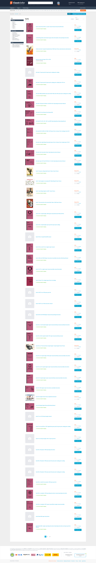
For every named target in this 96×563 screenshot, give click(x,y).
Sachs (56, 10)
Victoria (64, 10)
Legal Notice (84, 560)
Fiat (26, 10)
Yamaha (72, 10)
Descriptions (14, 32)
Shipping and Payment (67, 560)
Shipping (79, 26)
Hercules (34, 10)
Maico (48, 10)
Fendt (25, 10)
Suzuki (59, 10)
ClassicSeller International (80, 555)
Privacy (77, 560)
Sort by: (76, 17)
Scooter (14, 26)
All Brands (82, 10)
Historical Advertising (16, 45)
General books (15, 33)
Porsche (54, 10)
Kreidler (45, 10)
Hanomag (30, 10)
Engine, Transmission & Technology (18, 44)
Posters (14, 37)
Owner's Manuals (15, 36)
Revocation (73, 560)
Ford (28, 10)
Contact (80, 560)
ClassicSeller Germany (68, 555)
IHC (38, 10)
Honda (37, 10)
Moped (14, 23)
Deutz (20, 10)
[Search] (51, 3)
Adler (16, 10)
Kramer (42, 10)
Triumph (61, 10)
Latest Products (82, 7)
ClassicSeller (17, 2)
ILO (40, 10)
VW (66, 10)
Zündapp (74, 10)
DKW (22, 10)
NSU (49, 10)
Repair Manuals (15, 38)
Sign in (70, 4)
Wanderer (68, 10)
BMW (18, 10)
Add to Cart (78, 29)
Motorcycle (14, 24)
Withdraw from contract (52, 560)
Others (14, 25)
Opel (51, 10)
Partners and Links (60, 560)
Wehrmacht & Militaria (16, 46)
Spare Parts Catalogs (16, 39)
